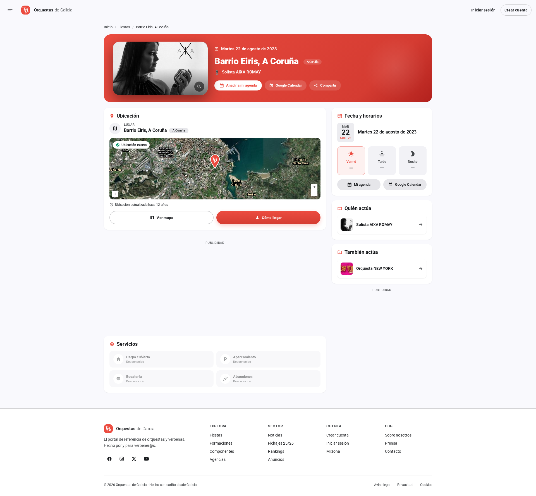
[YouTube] (146, 458)
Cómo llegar (272, 218)
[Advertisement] (215, 286)
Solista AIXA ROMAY (241, 72)
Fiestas (124, 27)
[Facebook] (109, 458)
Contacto (393, 451)
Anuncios (276, 459)
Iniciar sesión (483, 10)
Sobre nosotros (398, 435)
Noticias (275, 435)
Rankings (276, 451)
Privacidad (405, 485)
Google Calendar (289, 85)
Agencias (218, 459)
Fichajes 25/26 (281, 443)
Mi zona (333, 451)
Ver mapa (165, 218)
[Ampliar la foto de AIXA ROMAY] (160, 68)
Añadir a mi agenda (241, 85)
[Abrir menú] (10, 10)
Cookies (426, 485)
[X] (134, 458)
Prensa (391, 443)
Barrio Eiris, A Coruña (145, 130)
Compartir (328, 85)
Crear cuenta (516, 10)
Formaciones (221, 443)
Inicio (108, 27)
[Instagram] (121, 458)
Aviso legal (382, 485)
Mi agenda (362, 184)
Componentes (222, 451)
